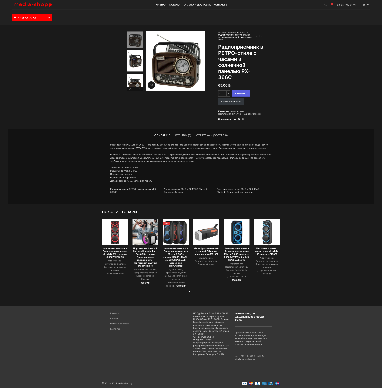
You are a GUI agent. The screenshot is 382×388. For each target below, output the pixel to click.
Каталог (242, 32)
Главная (114, 313)
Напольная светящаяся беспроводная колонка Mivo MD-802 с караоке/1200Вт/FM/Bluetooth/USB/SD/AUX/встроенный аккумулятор (175, 257)
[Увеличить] (151, 85)
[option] (135, 39)
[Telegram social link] (239, 119)
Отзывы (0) (183, 135)
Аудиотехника (237, 111)
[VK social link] (368, 5)
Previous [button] (131, 89)
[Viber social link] (243, 119)
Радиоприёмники (252, 114)
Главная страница (227, 32)
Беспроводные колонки (145, 272)
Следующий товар (262, 36)
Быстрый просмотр (126, 224)
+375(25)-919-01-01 (345, 4)
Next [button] (139, 89)
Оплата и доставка (120, 323)
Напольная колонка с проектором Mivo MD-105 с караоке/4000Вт (267, 251)
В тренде (266, 273)
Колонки (145, 279)
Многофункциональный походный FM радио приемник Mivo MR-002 (206, 251)
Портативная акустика (229, 114)
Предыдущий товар (256, 36)
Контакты (115, 329)
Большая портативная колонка (115, 268)
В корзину (241, 93)
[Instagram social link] (364, 5)
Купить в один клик (231, 101)
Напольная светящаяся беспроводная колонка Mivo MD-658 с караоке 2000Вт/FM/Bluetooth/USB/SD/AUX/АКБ (236, 254)
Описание (162, 135)
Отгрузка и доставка (212, 135)
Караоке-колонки (115, 273)
